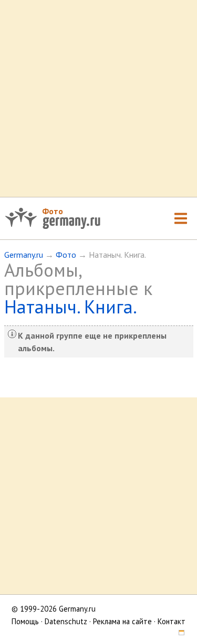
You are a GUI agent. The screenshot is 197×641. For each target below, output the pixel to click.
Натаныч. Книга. (70, 307)
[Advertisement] (98, 98)
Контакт (171, 621)
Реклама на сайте (122, 621)
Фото (52, 211)
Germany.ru (23, 254)
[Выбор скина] (178, 634)
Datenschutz (66, 621)
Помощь (25, 621)
